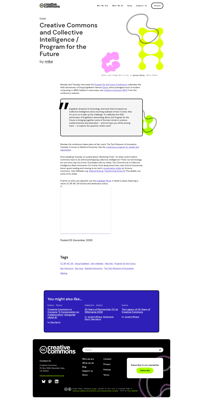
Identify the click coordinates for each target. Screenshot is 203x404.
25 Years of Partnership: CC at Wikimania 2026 (101, 311)
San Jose (79, 268)
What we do (88, 363)
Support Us (141, 6)
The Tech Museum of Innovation (119, 268)
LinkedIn (57, 381)
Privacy (106, 364)
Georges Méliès (139, 75)
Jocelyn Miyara (95, 317)
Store (85, 375)
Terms (106, 375)
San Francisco (66, 268)
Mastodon (50, 381)
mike (49, 61)
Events (43, 18)
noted (94, 389)
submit (160, 350)
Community (89, 305)
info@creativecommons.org (52, 375)
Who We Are (102, 6)
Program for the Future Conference (110, 84)
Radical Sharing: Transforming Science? (107, 171)
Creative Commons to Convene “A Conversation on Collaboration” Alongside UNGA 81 (63, 313)
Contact (107, 359)
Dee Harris (55, 322)
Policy (59, 305)
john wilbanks (97, 263)
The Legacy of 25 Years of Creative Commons (136, 311)
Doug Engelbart (82, 263)
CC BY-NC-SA (66, 263)
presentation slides (112, 168)
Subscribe (145, 370)
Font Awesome (133, 391)
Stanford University (94, 268)
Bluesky (44, 381)
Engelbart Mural (104, 181)
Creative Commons (50, 5)
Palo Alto (109, 263)
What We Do (117, 6)
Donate (157, 6)
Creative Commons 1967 (115, 90)
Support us (87, 371)
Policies (107, 369)
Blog (130, 6)
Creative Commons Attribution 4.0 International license (95, 391)
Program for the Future (124, 263)
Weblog (63, 273)
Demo (105, 87)
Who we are (88, 359)
